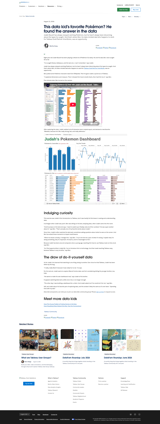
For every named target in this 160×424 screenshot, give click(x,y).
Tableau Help (124, 387)
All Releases (124, 390)
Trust (33, 414)
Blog (24, 16)
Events (74, 402)
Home (20, 16)
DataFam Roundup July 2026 (76, 357)
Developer (45, 414)
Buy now (135, 10)
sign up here (100, 292)
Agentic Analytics (52, 381)
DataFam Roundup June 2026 (118, 357)
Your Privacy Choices (80, 419)
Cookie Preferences (65, 419)
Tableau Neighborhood (79, 396)
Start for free (123, 10)
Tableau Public (77, 381)
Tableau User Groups (78, 384)
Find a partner (102, 381)
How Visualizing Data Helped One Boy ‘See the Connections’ (62, 306)
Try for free (28, 383)
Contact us (120, 5)
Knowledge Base (125, 381)
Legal (20, 419)
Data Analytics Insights (54, 387)
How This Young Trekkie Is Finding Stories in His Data (60, 304)
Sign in (138, 5)
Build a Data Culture (53, 384)
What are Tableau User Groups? (36, 357)
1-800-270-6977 (129, 5)
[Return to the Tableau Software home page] (26, 2)
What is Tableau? (53, 378)
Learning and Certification (128, 384)
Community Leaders (78, 387)
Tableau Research (53, 390)
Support (123, 378)
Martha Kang (54, 46)
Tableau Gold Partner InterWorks (94, 68)
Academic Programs (78, 399)
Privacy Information (39, 419)
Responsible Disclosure (52, 419)
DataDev (75, 390)
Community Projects (78, 393)
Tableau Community (30, 16)
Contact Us (51, 393)
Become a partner (103, 384)
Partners (101, 378)
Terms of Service (28, 419)
